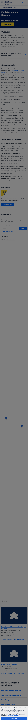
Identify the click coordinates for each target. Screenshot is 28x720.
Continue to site (14, 718)
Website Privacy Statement (13, 715)
